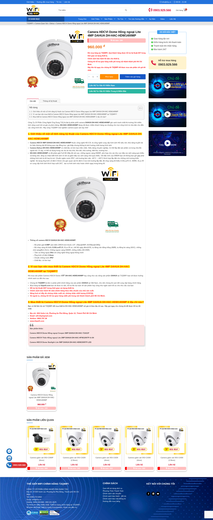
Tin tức (59, 2)
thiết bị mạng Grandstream (51, 507)
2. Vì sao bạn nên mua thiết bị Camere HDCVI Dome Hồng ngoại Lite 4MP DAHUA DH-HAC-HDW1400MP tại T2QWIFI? (74, 114)
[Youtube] (158, 494)
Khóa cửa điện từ (70, 507)
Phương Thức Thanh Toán (113, 491)
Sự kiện (152, 19)
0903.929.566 (161, 10)
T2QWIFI (30, 23)
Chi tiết (33, 101)
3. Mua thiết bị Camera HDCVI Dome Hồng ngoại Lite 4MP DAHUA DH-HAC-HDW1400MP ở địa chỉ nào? (68, 117)
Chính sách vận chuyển (112, 493)
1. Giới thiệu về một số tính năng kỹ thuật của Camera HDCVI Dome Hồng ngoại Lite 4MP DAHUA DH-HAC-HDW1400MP (75, 111)
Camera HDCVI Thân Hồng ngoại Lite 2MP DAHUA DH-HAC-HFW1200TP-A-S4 (62, 338)
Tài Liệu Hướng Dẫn (136, 19)
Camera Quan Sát (41, 23)
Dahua (52, 23)
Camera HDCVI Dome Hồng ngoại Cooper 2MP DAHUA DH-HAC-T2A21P (59, 333)
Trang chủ (82, 19)
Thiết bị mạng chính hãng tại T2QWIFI (65, 505)
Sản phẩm (108, 19)
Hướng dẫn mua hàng (45, 2)
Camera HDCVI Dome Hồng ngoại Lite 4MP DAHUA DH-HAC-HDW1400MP (42, 397)
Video (162, 19)
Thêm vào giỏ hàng (132, 77)
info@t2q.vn (166, 2)
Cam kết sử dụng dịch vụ (112, 488)
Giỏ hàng (181, 10)
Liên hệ (67, 2)
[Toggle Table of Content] (139, 108)
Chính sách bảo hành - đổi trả (114, 496)
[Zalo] (153, 494)
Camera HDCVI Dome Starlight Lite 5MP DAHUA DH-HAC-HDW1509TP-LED (60, 342)
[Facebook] (148, 494)
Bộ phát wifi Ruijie (33, 507)
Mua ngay (109, 77)
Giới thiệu (30, 2)
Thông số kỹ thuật (50, 101)
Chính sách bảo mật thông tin (114, 499)
